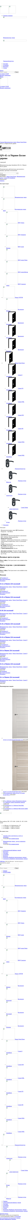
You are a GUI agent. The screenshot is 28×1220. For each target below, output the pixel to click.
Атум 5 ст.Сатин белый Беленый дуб (13, 739)
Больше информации (5, 1219)
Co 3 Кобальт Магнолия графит (19, 808)
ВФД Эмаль (21, 222)
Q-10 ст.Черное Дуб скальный (10, 597)
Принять (13, 1219)
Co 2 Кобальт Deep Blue (17, 805)
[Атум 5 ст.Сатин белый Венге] (9, 793)
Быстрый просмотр (5, 579)
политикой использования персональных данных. (10, 1217)
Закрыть (2, 180)
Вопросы (5, 856)
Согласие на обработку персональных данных (15, 858)
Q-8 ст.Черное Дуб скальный (9, 650)
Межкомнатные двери (9, 37)
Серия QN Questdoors (9, 178)
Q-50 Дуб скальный (6, 610)
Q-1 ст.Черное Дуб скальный (9, 677)
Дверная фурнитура (8, 61)
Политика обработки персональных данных (15, 857)
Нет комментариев (14, 838)
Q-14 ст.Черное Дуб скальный (10, 637)
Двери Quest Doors (21, 142)
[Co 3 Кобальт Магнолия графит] (7, 808)
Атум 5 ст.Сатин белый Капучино (12, 791)
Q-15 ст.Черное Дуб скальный (10, 664)
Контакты (5, 851)
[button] (2, 580)
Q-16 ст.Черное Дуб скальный (10, 624)
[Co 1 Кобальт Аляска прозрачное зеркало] (14, 801)
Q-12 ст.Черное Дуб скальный (10, 584)
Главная (2, 142)
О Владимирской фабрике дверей (12, 850)
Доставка (5, 853)
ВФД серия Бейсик (23, 272)
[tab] (15, 525)
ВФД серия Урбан (22, 260)
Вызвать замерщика (5, 75)
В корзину (3, 175)
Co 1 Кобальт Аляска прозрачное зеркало (14, 802)
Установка (6, 854)
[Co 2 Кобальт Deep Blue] (7, 805)
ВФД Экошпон (22, 234)
